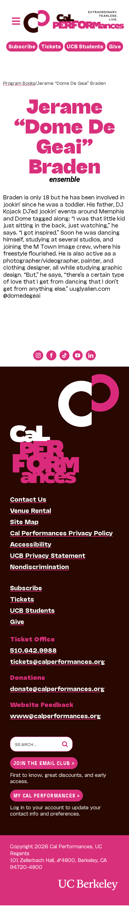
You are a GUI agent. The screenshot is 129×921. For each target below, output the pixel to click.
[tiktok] (64, 355)
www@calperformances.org (55, 715)
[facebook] (51, 355)
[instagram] (38, 355)
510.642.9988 (33, 650)
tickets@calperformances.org (57, 661)
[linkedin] (91, 355)
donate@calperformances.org (57, 688)
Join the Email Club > (43, 763)
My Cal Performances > (46, 795)
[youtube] (78, 355)
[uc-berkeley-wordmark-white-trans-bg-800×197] (87, 879)
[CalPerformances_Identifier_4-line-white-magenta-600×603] (64, 377)
